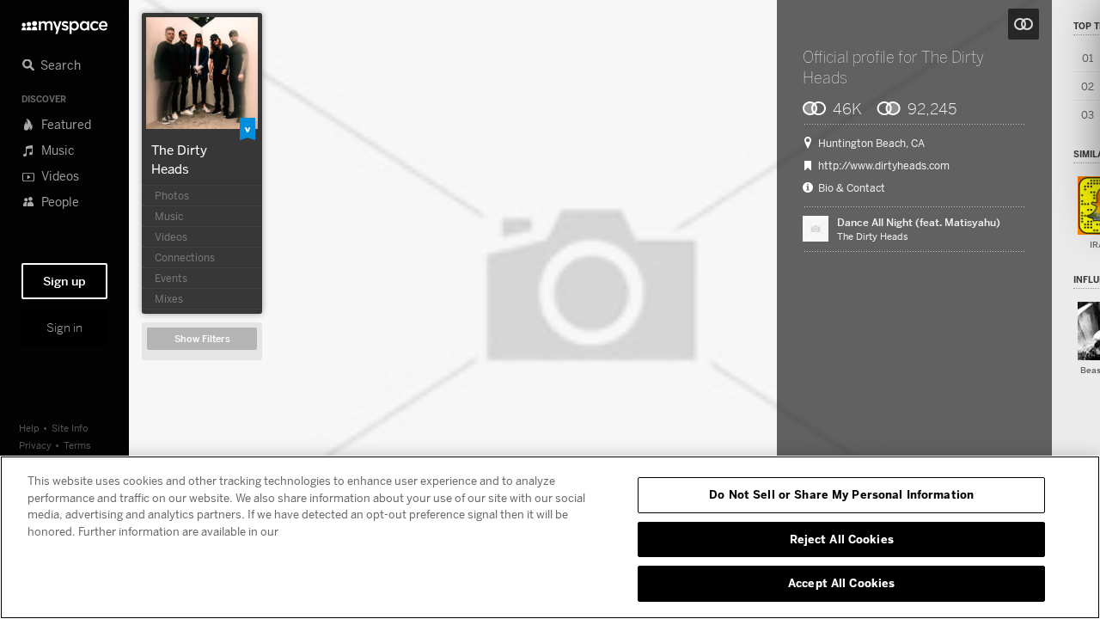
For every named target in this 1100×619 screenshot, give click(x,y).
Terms (77, 444)
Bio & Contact (851, 188)
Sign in (64, 327)
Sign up (64, 281)
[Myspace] (64, 22)
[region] (550, 537)
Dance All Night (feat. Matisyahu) (918, 222)
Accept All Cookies (841, 583)
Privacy (35, 444)
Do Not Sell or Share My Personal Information (841, 494)
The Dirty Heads (872, 236)
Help (29, 427)
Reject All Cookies (842, 539)
